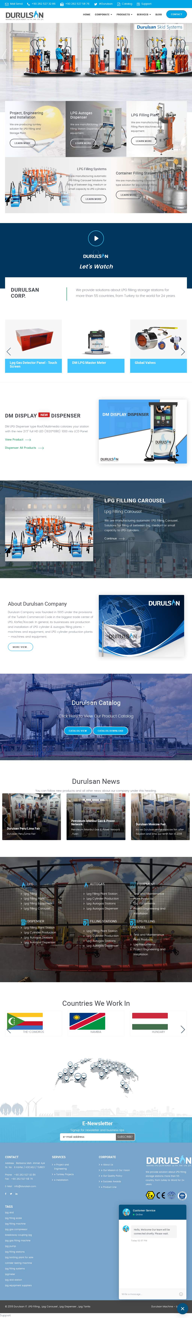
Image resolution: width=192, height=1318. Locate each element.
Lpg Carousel (50, 1306)
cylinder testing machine (18, 1263)
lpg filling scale (13, 1218)
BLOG (158, 14)
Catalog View (78, 730)
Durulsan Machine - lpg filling (169, 1306)
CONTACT (176, 14)
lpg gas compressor (16, 1229)
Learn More (144, 140)
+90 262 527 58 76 (77, 4)
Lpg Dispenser (67, 1306)
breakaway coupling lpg (18, 1235)
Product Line (109, 1187)
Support (146, 4)
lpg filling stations (15, 1252)
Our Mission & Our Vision (116, 1170)
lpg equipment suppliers (18, 1285)
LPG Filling (34, 1306)
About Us (107, 1165)
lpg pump (10, 1246)
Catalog (127, 4)
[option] (96, 56)
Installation (62, 1180)
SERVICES (143, 14)
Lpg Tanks (84, 1306)
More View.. (20, 646)
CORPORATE (102, 14)
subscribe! (125, 1137)
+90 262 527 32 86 (44, 4)
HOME (86, 14)
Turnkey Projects (65, 1174)
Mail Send (16, 4)
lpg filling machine (15, 1224)
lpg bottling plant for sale (19, 1257)
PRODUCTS (123, 14)
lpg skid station (13, 1280)
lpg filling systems (15, 1269)
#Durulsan (106, 4)
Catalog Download (110, 730)
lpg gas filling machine (17, 1240)
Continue (110, 538)
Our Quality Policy (112, 1176)
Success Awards (111, 1181)
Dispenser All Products (20, 448)
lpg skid (9, 1212)
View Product (14, 439)
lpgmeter (10, 1274)
